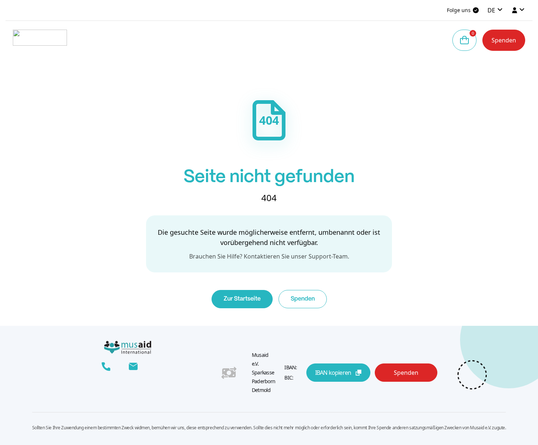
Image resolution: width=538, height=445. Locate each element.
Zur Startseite (242, 299)
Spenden (504, 40)
